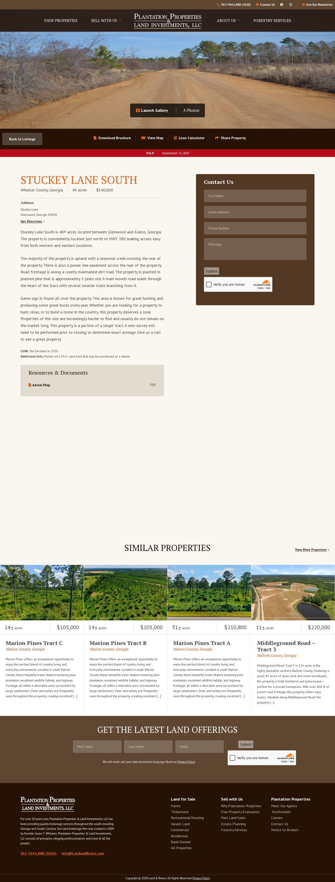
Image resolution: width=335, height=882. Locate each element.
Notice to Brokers (285, 829)
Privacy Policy (186, 762)
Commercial (180, 829)
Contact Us (279, 824)
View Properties (60, 20)
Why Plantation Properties (241, 806)
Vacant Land (180, 824)
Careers (277, 817)
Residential (179, 836)
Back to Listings (22, 139)
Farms (175, 806)
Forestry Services (272, 20)
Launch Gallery (154, 110)
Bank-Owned (180, 842)
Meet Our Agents (284, 806)
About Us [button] (227, 20)
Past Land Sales (233, 817)
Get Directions (31, 221)
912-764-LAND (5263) (38, 853)
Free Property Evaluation (240, 811)
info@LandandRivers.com (83, 853)
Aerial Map (41, 385)
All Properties (181, 847)
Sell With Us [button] (104, 20)
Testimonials (281, 811)
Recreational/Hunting (187, 817)
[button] (230, 138)
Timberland (179, 811)
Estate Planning (233, 824)
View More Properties (311, 549)
